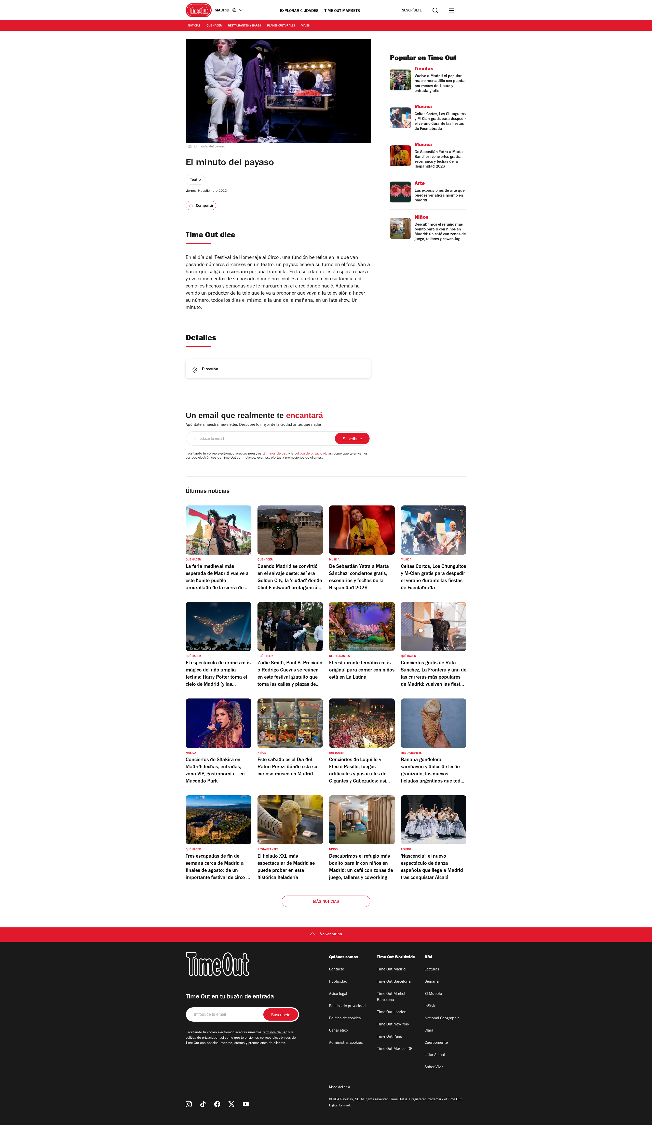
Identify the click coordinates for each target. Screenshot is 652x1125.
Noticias (194, 26)
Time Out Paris (389, 1037)
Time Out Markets (342, 11)
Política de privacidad (347, 1006)
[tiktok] (203, 1104)
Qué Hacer (214, 26)
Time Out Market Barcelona (391, 997)
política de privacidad (310, 454)
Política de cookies (345, 1019)
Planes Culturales (281, 26)
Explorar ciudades (299, 11)
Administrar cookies (346, 1043)
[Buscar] (435, 10)
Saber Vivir (434, 1067)
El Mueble (433, 994)
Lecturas (432, 970)
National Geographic (442, 1019)
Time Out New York (393, 1025)
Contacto (336, 970)
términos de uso (275, 454)
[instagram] (189, 1104)
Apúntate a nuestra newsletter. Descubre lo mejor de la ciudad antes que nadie (253, 425)
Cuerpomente (436, 1043)
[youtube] (246, 1104)
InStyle (430, 1006)
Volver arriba (331, 934)
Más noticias (326, 902)
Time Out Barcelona (394, 982)
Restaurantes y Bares (244, 26)
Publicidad (338, 982)
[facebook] (217, 1104)
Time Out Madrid (391, 970)
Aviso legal (338, 994)
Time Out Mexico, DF (394, 1049)
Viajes (305, 26)
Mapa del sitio (339, 1087)
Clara (429, 1031)
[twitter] (231, 1104)
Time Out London (391, 1012)
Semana (432, 982)
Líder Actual (435, 1055)
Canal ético (338, 1031)
